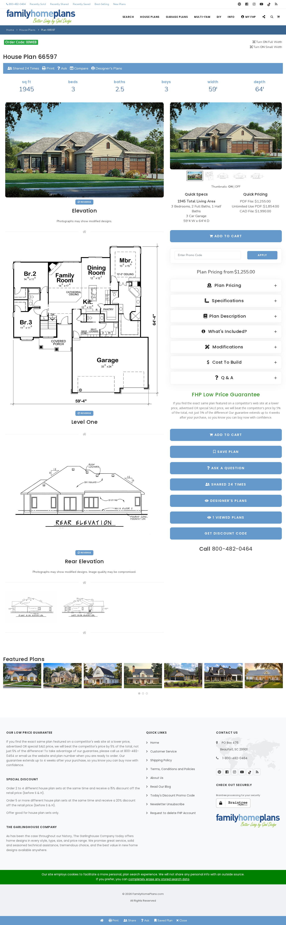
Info (231, 17)
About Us (156, 778)
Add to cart (227, 236)
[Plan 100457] (62, 675)
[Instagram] (254, 4)
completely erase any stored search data (158, 879)
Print (50, 68)
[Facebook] (246, 4)
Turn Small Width (267, 47)
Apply (262, 255)
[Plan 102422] (22, 675)
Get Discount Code (226, 533)
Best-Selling (102, 4)
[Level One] (84, 324)
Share (131, 920)
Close (183, 920)
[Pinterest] (239, 4)
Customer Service (163, 751)
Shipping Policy (161, 760)
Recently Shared (59, 4)
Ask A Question (227, 468)
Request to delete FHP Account (173, 813)
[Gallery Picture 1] (31, 607)
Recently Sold (38, 4)
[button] (139, 693)
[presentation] (7, 677)
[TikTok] (268, 4)
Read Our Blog (160, 787)
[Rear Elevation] (84, 495)
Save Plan (227, 451)
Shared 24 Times (25, 68)
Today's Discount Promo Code (172, 795)
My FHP (250, 17)
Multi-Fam (202, 17)
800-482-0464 (17, 4)
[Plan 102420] (183, 675)
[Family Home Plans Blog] (276, 4)
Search (128, 17)
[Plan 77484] (264, 675)
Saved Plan (165, 920)
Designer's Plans (108, 68)
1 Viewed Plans (227, 517)
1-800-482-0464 (234, 758)
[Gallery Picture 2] (84, 607)
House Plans (150, 17)
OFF (237, 187)
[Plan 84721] (143, 675)
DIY (219, 17)
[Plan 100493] (103, 675)
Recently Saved (81, 4)
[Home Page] (102, 920)
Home (10, 30)
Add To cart (227, 434)
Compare (80, 68)
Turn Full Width (268, 42)
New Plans (119, 4)
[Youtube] (261, 4)
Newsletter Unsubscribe (167, 804)
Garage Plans (177, 17)
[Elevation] (226, 135)
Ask (63, 68)
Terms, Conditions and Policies (172, 769)
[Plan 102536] (223, 675)
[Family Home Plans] (41, 17)
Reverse (85, 202)
